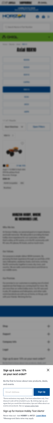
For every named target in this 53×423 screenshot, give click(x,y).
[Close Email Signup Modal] (48, 370)
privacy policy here (31, 406)
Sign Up (41, 392)
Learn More (41, 415)
